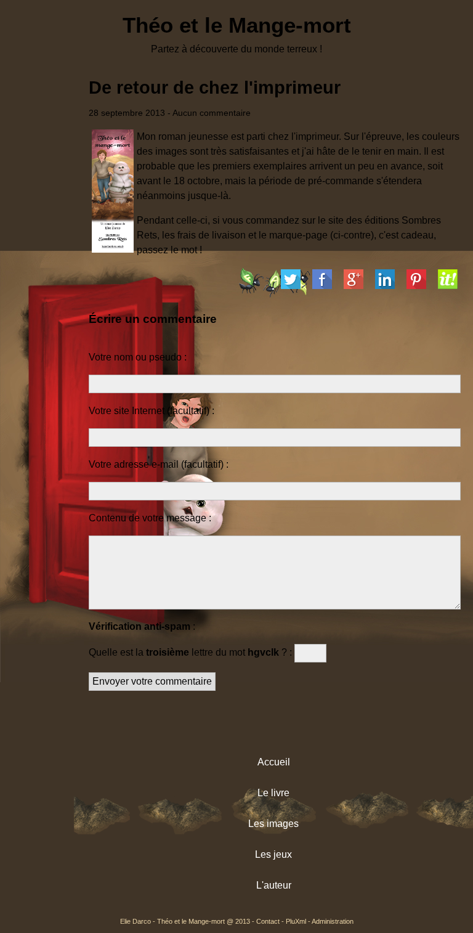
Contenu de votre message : (150, 518)
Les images (273, 823)
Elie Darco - (138, 921)
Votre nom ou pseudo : (138, 357)
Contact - (271, 921)
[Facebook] (322, 282)
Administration (333, 921)
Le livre (273, 793)
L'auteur (273, 885)
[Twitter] (291, 282)
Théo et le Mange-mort (237, 25)
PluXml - (299, 921)
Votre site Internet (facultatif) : (151, 410)
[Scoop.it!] (448, 282)
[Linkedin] (385, 282)
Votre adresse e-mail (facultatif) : (158, 464)
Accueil (273, 762)
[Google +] (353, 282)
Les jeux (273, 854)
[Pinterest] (416, 282)
